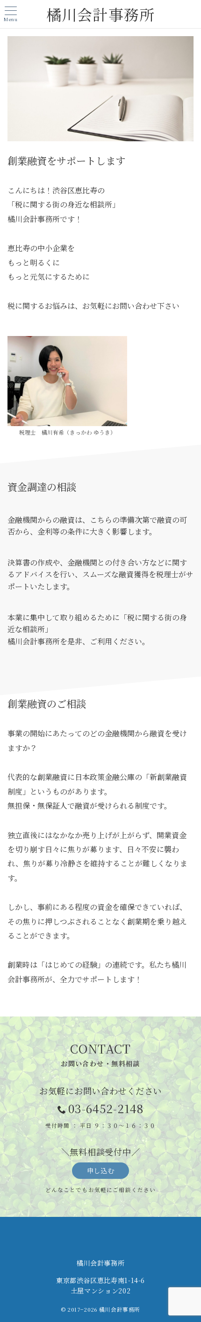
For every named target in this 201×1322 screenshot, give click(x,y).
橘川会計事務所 (100, 14)
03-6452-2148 (106, 1108)
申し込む (100, 1170)
